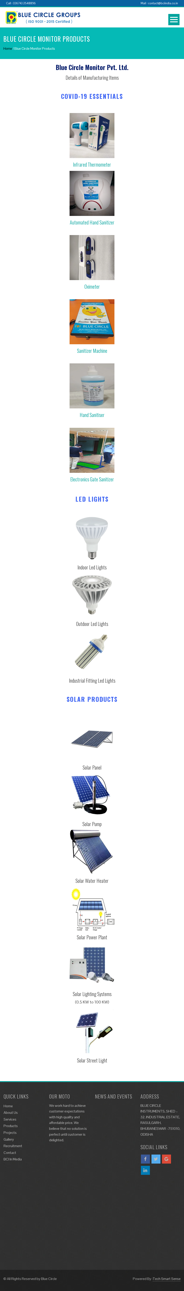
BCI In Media (13, 1159)
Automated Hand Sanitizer (92, 222)
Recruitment (13, 1146)
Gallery (9, 1139)
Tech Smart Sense (167, 1278)
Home (7, 48)
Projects (10, 1132)
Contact (10, 1152)
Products (11, 1125)
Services (10, 1119)
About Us (11, 1112)
